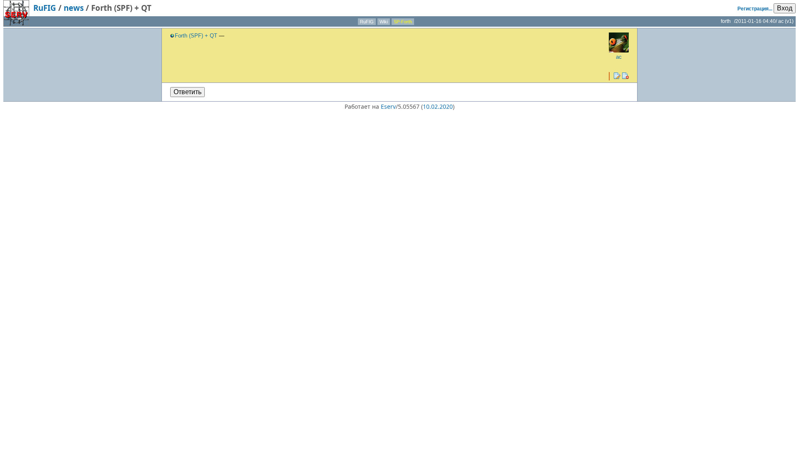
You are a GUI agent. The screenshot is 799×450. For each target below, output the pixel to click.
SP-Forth (403, 21)
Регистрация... (754, 9)
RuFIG (44, 7)
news (74, 7)
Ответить (187, 91)
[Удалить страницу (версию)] (625, 75)
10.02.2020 (438, 106)
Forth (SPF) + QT (196, 35)
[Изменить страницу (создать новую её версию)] (617, 75)
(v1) (789, 21)
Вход (784, 8)
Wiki (384, 21)
